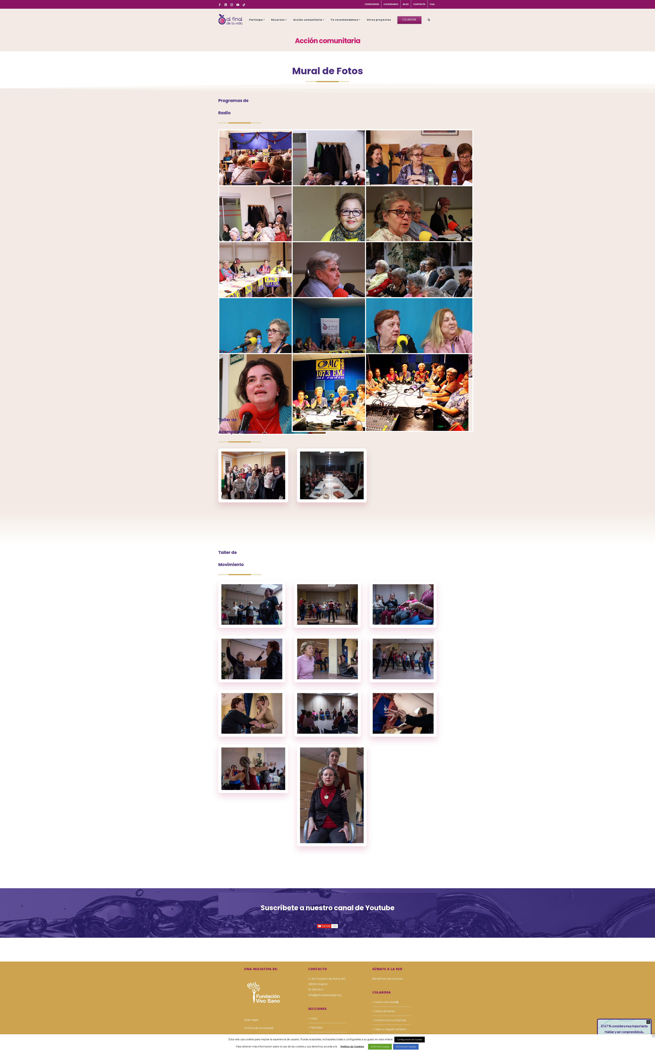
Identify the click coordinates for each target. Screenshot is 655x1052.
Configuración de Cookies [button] (409, 1039)
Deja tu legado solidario (390, 1029)
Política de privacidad (258, 1028)
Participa (316, 1027)
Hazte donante (384, 1011)
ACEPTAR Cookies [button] (380, 1046)
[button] (429, 19)
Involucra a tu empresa (390, 1020)
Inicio (313, 1018)
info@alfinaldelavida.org (324, 995)
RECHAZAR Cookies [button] (406, 1046)
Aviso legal (251, 1019)
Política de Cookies (352, 1046)
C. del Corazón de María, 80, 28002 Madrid (327, 981)
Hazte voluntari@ (386, 1002)
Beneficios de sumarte (387, 978)
